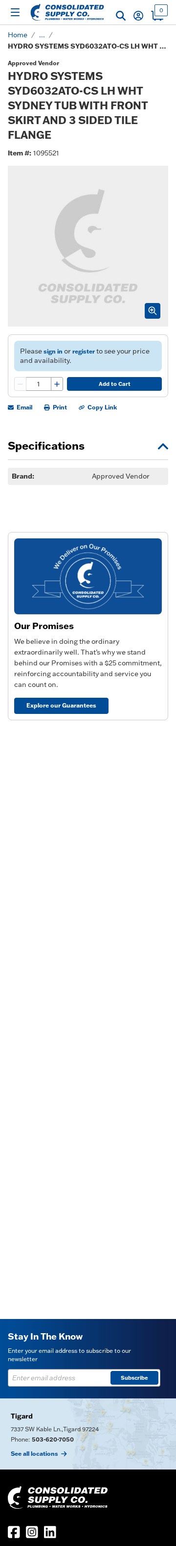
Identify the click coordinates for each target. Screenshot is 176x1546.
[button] (121, 16)
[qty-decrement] (20, 384)
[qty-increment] (57, 384)
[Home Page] (67, 12)
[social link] (14, 1532)
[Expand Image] (152, 311)
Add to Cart (115, 383)
